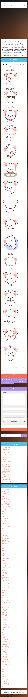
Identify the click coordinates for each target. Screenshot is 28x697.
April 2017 (4, 636)
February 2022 (5, 538)
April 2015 (4, 674)
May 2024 (4, 495)
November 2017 (6, 624)
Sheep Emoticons (6, 481)
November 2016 (6, 644)
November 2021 (6, 543)
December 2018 (6, 602)
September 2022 (6, 526)
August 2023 (5, 508)
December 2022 (6, 521)
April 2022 (4, 535)
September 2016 (6, 648)
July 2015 (4, 671)
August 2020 (5, 569)
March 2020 (5, 577)
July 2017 (4, 631)
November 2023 (6, 503)
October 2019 (5, 585)
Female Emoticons (6, 461)
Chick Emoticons (6, 452)
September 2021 (6, 547)
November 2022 (6, 523)
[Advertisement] (14, 24)
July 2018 (4, 611)
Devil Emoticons (6, 454)
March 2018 (5, 617)
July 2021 (4, 550)
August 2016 (5, 649)
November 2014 (6, 683)
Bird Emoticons (6, 449)
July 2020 (4, 570)
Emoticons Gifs (5, 459)
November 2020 (6, 563)
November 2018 (6, 604)
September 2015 (6, 668)
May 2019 (4, 594)
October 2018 (5, 606)
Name (5, 407)
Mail (4, 412)
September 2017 (6, 627)
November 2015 (6, 664)
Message (5, 392)
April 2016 (4, 656)
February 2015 (5, 678)
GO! (24, 435)
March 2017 (5, 637)
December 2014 (6, 681)
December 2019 (6, 582)
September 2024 (6, 491)
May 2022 (4, 533)
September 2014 (6, 685)
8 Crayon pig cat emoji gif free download (20, 380)
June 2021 (4, 552)
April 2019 (4, 595)
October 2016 (5, 646)
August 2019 (5, 589)
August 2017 (5, 629)
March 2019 (5, 597)
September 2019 (6, 587)
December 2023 (6, 501)
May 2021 (4, 553)
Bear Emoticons (6, 447)
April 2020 (4, 575)
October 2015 (5, 666)
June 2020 (4, 572)
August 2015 (5, 669)
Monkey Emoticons (6, 469)
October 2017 (5, 626)
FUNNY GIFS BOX (7, 5)
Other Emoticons (6, 473)
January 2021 (5, 560)
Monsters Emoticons (14, 61)
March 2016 (5, 658)
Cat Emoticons (5, 451)
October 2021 (5, 545)
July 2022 (4, 530)
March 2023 (5, 516)
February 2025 (5, 489)
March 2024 (5, 498)
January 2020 (5, 580)
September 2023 (6, 506)
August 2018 (5, 609)
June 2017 (4, 632)
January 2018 (5, 621)
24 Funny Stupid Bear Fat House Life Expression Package (8, 381)
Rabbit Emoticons (6, 478)
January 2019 (5, 600)
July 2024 (4, 493)
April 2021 (4, 555)
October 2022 (5, 525)
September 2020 (6, 567)
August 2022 (5, 528)
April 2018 (4, 616)
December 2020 (6, 562)
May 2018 (4, 614)
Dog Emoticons (6, 456)
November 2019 (6, 584)
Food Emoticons (6, 462)
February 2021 (5, 558)
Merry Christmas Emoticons (9, 468)
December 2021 (6, 542)
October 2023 (5, 505)
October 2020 (5, 565)
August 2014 (5, 686)
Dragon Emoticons (6, 457)
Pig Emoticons (5, 476)
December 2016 (6, 643)
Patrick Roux (21, 692)
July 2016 (4, 651)
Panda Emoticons (6, 474)
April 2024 (4, 496)
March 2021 (5, 557)
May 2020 (4, 574)
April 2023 (4, 515)
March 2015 (5, 676)
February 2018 (5, 619)
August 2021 (5, 548)
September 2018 (6, 607)
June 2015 (4, 673)
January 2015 (5, 679)
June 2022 (4, 532)
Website (5, 416)
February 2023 (5, 518)
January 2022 (5, 540)
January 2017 (5, 641)
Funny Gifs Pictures (6, 464)
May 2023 (4, 513)
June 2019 (4, 592)
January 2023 (5, 520)
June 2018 (4, 612)
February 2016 (5, 659)
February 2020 (5, 579)
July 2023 (4, 510)
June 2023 (4, 511)
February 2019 (5, 599)
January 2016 (5, 661)
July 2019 (4, 590)
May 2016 (4, 654)
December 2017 (6, 622)
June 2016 (4, 653)
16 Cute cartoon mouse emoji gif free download (13, 65)
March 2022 (5, 537)
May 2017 (4, 634)
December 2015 (6, 663)
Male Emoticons (6, 466)
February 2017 (5, 639)
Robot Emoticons (6, 479)
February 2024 (5, 500)
